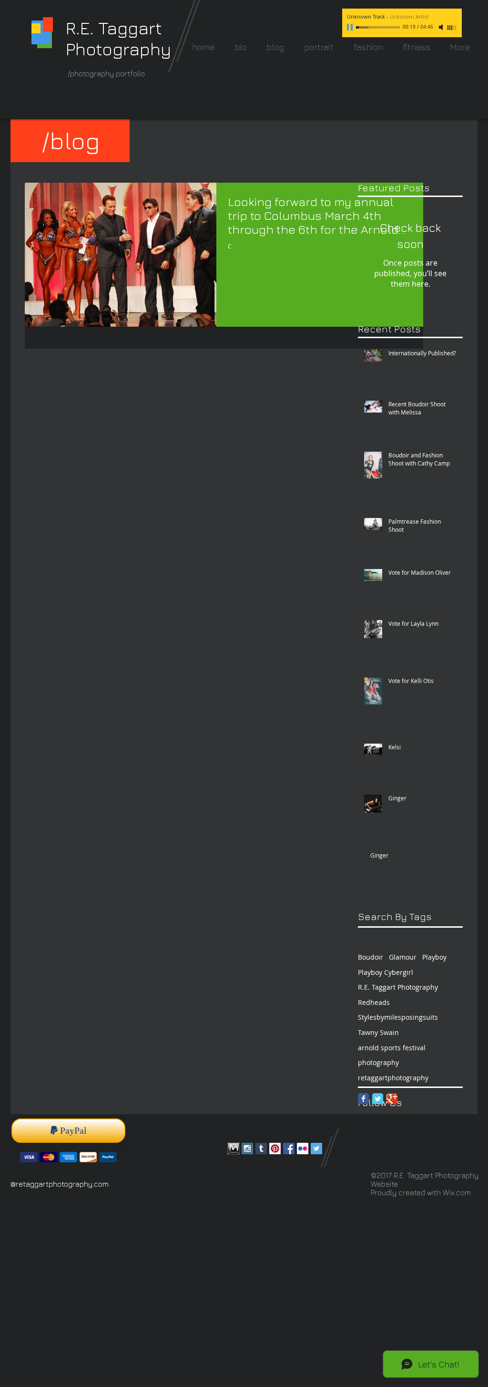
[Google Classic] (391, 1098)
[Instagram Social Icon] (247, 1148)
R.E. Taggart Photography (398, 987)
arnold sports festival (392, 1047)
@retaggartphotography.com (59, 1184)
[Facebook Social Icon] (289, 1148)
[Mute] (442, 27)
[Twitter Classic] (377, 1098)
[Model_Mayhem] (233, 1148)
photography (378, 1062)
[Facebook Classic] (363, 1098)
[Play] (351, 27)
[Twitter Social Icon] (316, 1148)
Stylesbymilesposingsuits (398, 1017)
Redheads (374, 1002)
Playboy (434, 957)
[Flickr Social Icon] (302, 1148)
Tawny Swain (378, 1032)
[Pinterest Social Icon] (275, 1148)
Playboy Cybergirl (385, 972)
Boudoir (370, 957)
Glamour (403, 957)
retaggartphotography (393, 1077)
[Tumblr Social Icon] (261, 1148)
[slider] (452, 27)
